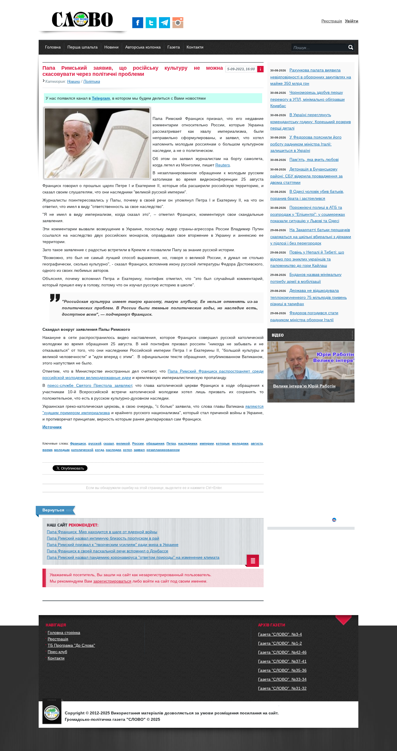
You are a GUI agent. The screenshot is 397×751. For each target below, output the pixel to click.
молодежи (240, 443)
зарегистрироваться (112, 581)
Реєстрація (331, 21)
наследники (187, 443)
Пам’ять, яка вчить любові (314, 159)
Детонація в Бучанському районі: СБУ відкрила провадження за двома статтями (306, 176)
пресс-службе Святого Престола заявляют (89, 385)
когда (99, 450)
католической (82, 450)
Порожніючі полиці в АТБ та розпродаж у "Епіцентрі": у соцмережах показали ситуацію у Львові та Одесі (307, 214)
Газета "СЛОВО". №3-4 (280, 634)
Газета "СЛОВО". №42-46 (282, 652)
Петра (171, 443)
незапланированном (163, 450)
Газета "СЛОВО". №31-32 (282, 688)
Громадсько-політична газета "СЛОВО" (83, 19)
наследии (113, 450)
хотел (127, 450)
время (47, 450)
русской (94, 443)
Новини (111, 47)
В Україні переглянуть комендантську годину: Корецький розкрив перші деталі (310, 121)
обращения (155, 443)
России (138, 443)
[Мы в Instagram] (179, 22)
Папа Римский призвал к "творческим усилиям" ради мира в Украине (112, 544)
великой (123, 443)
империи (207, 443)
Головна (53, 47)
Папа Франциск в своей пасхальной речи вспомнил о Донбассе (107, 551)
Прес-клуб (57, 651)
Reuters (222, 165)
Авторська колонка (143, 47)
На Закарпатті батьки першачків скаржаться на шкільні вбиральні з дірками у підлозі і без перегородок (310, 236)
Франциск (78, 443)
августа (257, 443)
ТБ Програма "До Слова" (71, 645)
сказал (108, 443)
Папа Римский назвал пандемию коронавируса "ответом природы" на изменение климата (133, 557)
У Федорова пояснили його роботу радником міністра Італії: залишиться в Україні (305, 144)
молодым (61, 450)
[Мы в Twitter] (152, 22)
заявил (139, 450)
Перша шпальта (82, 47)
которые (223, 443)
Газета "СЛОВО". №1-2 (280, 643)
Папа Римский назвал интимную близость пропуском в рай (103, 538)
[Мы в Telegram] (165, 22)
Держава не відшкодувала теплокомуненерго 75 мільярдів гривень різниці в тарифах (308, 297)
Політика (91, 82)
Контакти (195, 47)
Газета (173, 47)
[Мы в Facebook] (139, 22)
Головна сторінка (64, 632)
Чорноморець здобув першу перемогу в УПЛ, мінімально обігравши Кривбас (307, 99)
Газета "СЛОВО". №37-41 (282, 661)
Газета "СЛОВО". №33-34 (282, 679)
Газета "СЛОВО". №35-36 (282, 670)
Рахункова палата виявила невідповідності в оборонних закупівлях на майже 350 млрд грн (310, 77)
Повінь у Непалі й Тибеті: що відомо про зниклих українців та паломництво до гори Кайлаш (307, 259)
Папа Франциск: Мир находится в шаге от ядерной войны (102, 531)
